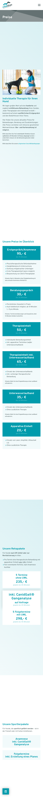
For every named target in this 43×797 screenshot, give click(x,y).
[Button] (6, 791)
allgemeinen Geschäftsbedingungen (29, 144)
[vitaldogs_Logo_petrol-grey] (7, 5)
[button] (39, 5)
